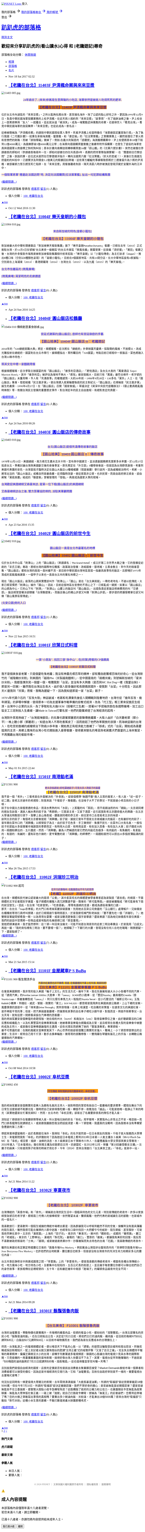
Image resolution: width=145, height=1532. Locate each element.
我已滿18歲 (8, 1526)
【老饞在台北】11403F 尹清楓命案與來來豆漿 (51, 85)
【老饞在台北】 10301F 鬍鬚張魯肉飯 (43, 1311)
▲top (4, 202)
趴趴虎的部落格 (21, 27)
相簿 (11, 61)
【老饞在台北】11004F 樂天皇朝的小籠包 (47, 216)
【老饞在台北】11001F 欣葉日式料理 (42, 645)
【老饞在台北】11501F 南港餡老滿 (40, 776)
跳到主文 (7, 37)
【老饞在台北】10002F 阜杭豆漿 (38, 1077)
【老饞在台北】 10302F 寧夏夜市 (39, 1190)
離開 (20, 1526)
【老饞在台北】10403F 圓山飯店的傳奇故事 (49, 432)
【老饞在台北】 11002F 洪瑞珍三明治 (43, 877)
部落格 (12, 66)
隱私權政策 (92, 1484)
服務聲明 (106, 1484)
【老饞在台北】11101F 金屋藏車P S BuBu (47, 970)
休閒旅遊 (30, 54)
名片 (11, 70)
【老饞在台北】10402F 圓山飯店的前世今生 (49, 533)
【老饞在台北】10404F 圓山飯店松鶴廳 (45, 318)
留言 (43, 188)
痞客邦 (35, 188)
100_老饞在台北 (33, 195)
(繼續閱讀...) (9, 181)
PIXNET (46, 1484)
